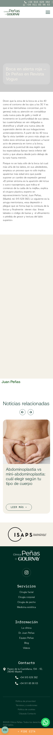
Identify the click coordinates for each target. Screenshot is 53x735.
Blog (26, 642)
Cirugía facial (26, 592)
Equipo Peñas (26, 637)
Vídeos (26, 648)
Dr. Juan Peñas (26, 632)
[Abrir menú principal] (48, 12)
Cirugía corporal (26, 597)
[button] (45, 722)
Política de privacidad (25, 701)
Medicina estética (26, 607)
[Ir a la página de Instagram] (26, 572)
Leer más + (19, 507)
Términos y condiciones (26, 705)
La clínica (26, 627)
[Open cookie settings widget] (5, 730)
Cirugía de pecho (27, 602)
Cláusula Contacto (27, 713)
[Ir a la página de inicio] (12, 12)
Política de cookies (26, 709)
